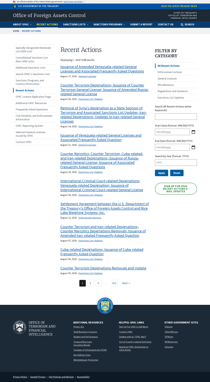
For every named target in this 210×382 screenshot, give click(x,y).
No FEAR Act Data (82, 355)
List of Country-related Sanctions (135, 341)
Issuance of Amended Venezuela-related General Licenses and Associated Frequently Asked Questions (102, 68)
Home (16, 31)
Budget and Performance (85, 336)
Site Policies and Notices (61, 376)
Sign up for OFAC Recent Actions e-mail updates (176, 188)
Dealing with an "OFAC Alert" (133, 336)
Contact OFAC (126, 331)
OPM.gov (169, 336)
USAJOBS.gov (171, 331)
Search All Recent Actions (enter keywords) (173, 108)
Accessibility (83, 376)
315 (114, 283)
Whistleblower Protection (85, 359)
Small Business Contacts (85, 331)
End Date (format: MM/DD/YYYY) (173, 141)
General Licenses (87, 76)
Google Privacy (38, 376)
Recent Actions (31, 31)
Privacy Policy (20, 376)
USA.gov (169, 326)
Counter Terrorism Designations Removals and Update (103, 268)
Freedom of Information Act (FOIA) (90, 349)
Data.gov (169, 346)
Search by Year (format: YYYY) (172, 156)
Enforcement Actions (90, 217)
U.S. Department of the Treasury (38, 6)
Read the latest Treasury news (179, 6)
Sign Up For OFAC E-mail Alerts (133, 326)
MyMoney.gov (171, 341)
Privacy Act (78, 326)
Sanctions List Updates (91, 99)
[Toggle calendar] (193, 132)
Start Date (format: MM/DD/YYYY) (174, 125)
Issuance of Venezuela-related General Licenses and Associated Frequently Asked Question (100, 137)
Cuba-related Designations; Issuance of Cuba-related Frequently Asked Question (101, 251)
